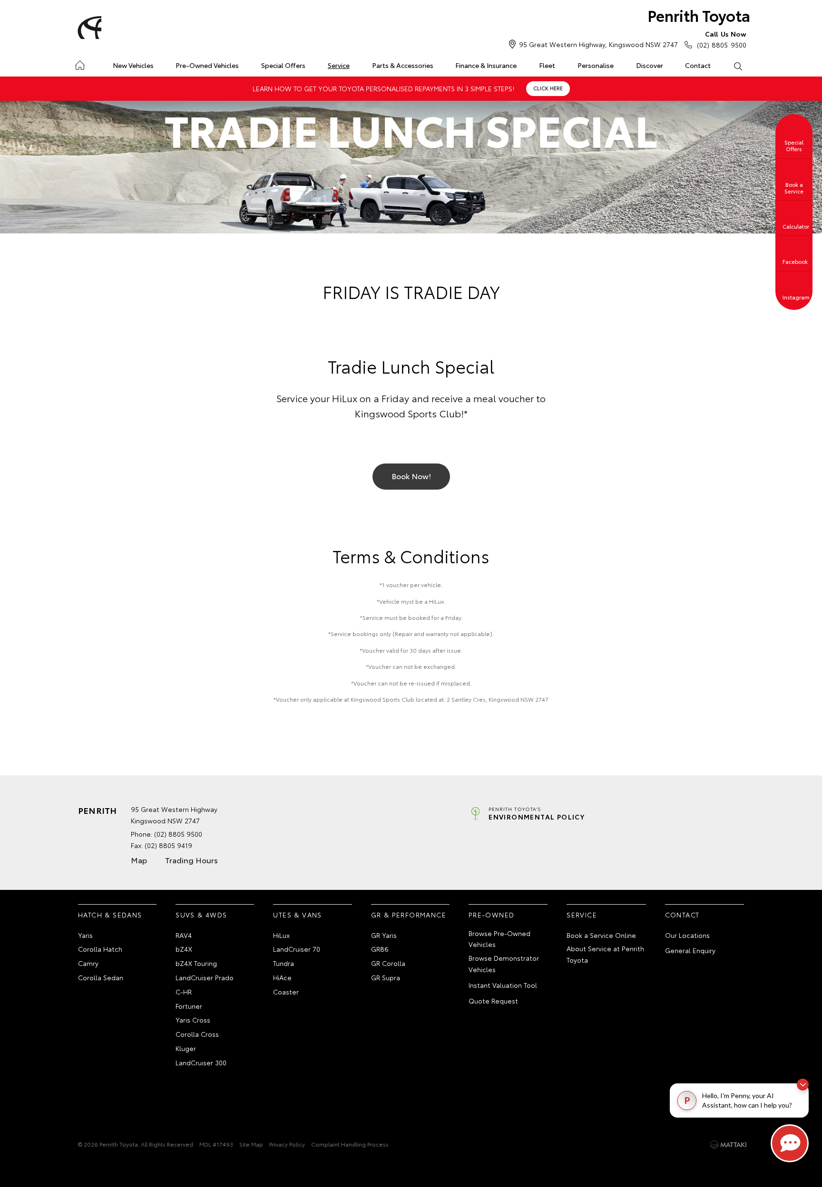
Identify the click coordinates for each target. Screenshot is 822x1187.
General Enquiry (690, 950)
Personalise (595, 65)
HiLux (281, 935)
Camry (88, 963)
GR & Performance (408, 914)
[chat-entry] (790, 1143)
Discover (649, 65)
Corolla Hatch (100, 949)
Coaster (286, 991)
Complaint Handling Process (350, 1144)
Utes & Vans (297, 914)
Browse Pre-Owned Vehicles (499, 938)
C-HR (184, 991)
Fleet (547, 65)
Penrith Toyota (698, 15)
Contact (698, 65)
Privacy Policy (287, 1144)
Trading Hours (191, 859)
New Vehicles (133, 65)
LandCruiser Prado (205, 977)
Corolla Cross (197, 1034)
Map (139, 859)
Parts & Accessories (402, 65)
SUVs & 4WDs (201, 914)
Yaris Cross (193, 1019)
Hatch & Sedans (110, 914)
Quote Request (493, 1000)
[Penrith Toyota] (88, 27)
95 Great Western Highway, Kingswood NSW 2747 (598, 44)
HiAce (282, 977)
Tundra (283, 963)
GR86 (380, 949)
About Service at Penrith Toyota (605, 954)
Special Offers (283, 65)
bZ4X (184, 949)
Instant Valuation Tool (503, 985)
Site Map (251, 1144)
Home (79, 63)
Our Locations (687, 935)
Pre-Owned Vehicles (207, 65)
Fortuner (189, 1006)
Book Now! (411, 475)
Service (339, 65)
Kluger (186, 1048)
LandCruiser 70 (296, 949)
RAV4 (184, 935)
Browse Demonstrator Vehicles (504, 963)
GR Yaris (384, 935)
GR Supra (385, 977)
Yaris (85, 935)
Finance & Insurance (486, 65)
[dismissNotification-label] (803, 1084)
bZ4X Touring (196, 963)
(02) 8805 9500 (721, 39)
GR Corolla (388, 963)
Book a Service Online (601, 935)
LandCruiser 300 (201, 1062)
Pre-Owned (492, 914)
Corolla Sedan (100, 977)
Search (738, 65)
